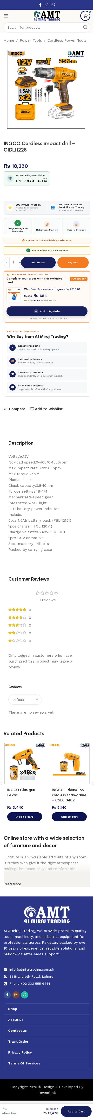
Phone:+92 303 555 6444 (29, 983)
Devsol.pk (47, 1093)
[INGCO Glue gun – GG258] (25, 763)
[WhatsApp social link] (53, 4)
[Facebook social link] (40, 4)
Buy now (73, 262)
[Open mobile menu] (6, 16)
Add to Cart (76, 1111)
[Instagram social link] (46, 4)
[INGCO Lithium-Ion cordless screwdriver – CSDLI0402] (69, 763)
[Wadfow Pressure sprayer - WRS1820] (14, 295)
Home (9, 40)
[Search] (85, 27)
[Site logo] (47, 15)
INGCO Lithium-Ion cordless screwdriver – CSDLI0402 (69, 795)
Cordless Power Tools (67, 40)
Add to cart (38, 262)
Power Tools (31, 40)
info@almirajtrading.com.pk (31, 969)
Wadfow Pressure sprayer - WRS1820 (52, 289)
